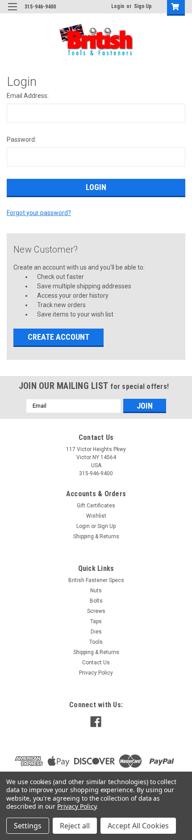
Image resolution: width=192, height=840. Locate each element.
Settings (28, 826)
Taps (96, 621)
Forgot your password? (39, 212)
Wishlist (96, 516)
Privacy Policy (96, 673)
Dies (96, 632)
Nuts (96, 590)
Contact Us (96, 662)
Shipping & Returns (96, 536)
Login (117, 6)
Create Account (58, 337)
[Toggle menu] (12, 12)
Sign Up (143, 6)
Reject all (75, 826)
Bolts (96, 601)
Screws (96, 611)
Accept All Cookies (138, 826)
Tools (96, 642)
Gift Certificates (96, 505)
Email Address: (28, 95)
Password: (21, 139)
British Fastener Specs (96, 580)
